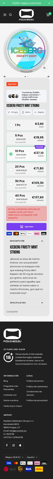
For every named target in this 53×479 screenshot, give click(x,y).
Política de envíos (35, 381)
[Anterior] (5, 77)
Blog (6, 381)
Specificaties (18, 302)
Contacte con (10, 395)
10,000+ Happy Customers (27, 3)
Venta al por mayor (13, 406)
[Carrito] (47, 14)
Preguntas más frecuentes (11, 388)
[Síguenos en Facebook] (7, 445)
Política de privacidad (37, 400)
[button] (26, 125)
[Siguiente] (48, 77)
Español (31, 457)
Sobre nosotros (11, 400)
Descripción (17, 241)
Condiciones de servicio (34, 393)
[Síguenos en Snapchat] (20, 445)
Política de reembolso (37, 386)
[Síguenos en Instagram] (13, 445)
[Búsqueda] (10, 14)
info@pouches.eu (18, 430)
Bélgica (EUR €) (12, 457)
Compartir (12, 311)
